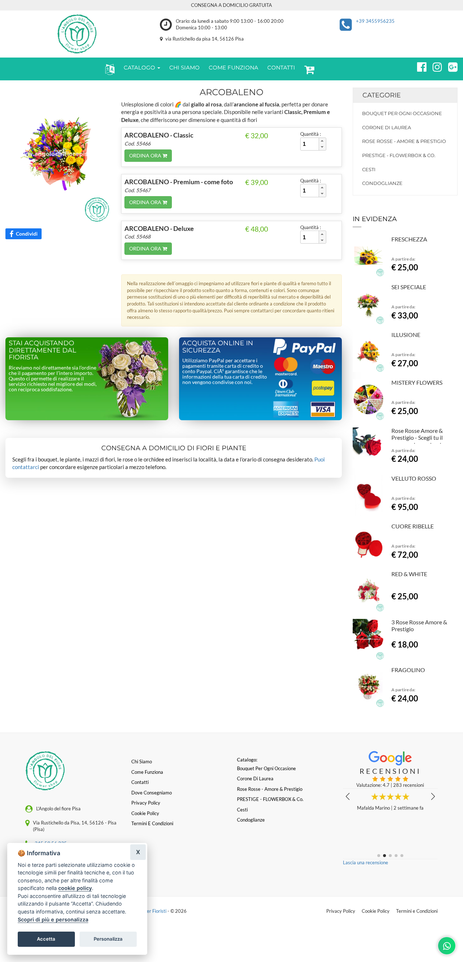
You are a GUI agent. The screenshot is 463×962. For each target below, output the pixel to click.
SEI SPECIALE (408, 286)
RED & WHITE (409, 573)
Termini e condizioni (152, 823)
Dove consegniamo (151, 793)
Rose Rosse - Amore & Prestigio (404, 141)
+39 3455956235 (375, 21)
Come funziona (147, 772)
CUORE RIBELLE (412, 526)
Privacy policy (145, 803)
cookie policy (75, 888)
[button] (108, 69)
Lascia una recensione (365, 862)
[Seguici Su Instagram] (434, 66)
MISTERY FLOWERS (416, 382)
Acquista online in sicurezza (217, 346)
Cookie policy (145, 813)
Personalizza (108, 939)
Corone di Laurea (386, 127)
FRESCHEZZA (409, 239)
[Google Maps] (450, 66)
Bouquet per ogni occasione (402, 113)
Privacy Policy (340, 911)
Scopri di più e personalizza (53, 919)
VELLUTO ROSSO (413, 478)
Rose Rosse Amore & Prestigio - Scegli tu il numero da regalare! (417, 437)
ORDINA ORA (145, 155)
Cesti (368, 169)
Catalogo (140, 67)
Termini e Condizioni (417, 911)
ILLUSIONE (405, 334)
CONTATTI (281, 67)
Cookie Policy (376, 911)
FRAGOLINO (408, 669)
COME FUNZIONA (233, 67)
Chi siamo (141, 761)
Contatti (140, 782)
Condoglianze (382, 183)
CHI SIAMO (184, 67)
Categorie (381, 95)
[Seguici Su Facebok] (418, 66)
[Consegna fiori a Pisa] (77, 34)
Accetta (46, 939)
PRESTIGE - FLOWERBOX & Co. (399, 155)
